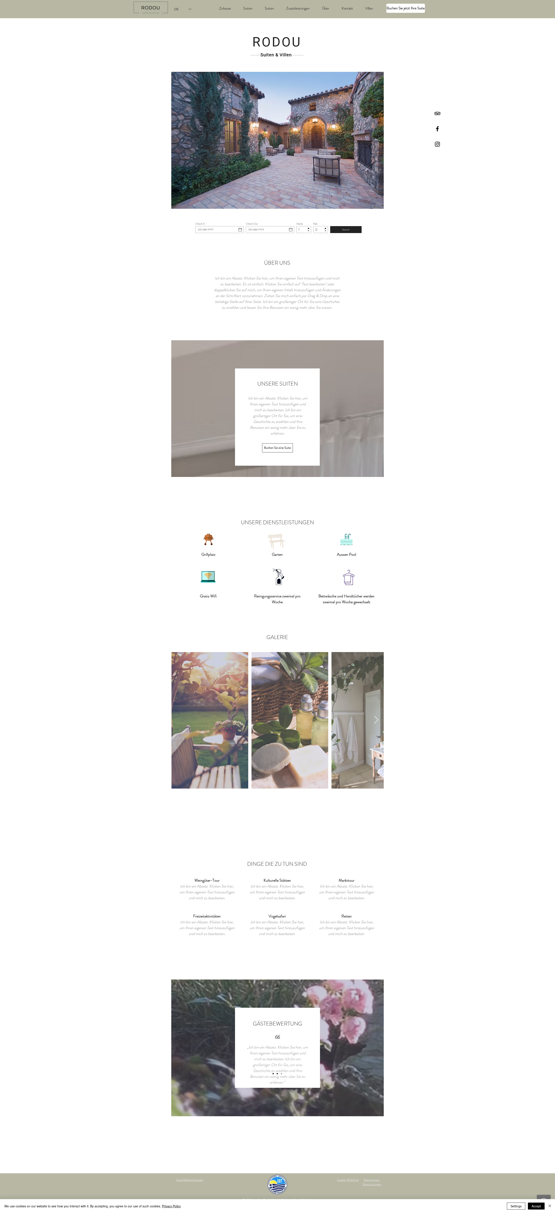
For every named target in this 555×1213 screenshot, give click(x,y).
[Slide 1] (273, 1073)
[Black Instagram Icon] (437, 144)
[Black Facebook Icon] (437, 128)
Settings (516, 1206)
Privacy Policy (171, 1206)
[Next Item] (376, 720)
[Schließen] (549, 1206)
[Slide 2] (277, 1073)
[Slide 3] (281, 1073)
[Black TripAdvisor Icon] (437, 113)
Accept (536, 1206)
